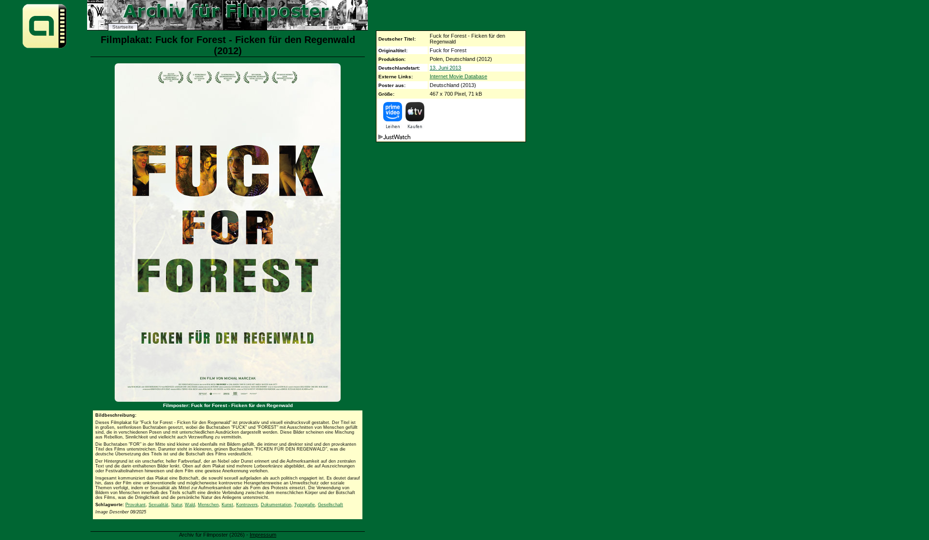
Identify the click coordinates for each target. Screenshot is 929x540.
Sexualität (158, 504)
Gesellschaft (330, 504)
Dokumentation (276, 504)
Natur (176, 504)
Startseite (123, 26)
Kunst (227, 504)
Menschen (208, 504)
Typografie (304, 504)
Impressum (263, 535)
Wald (190, 504)
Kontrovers (247, 504)
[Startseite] (44, 47)
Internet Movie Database (458, 76)
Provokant (135, 504)
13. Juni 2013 (445, 68)
